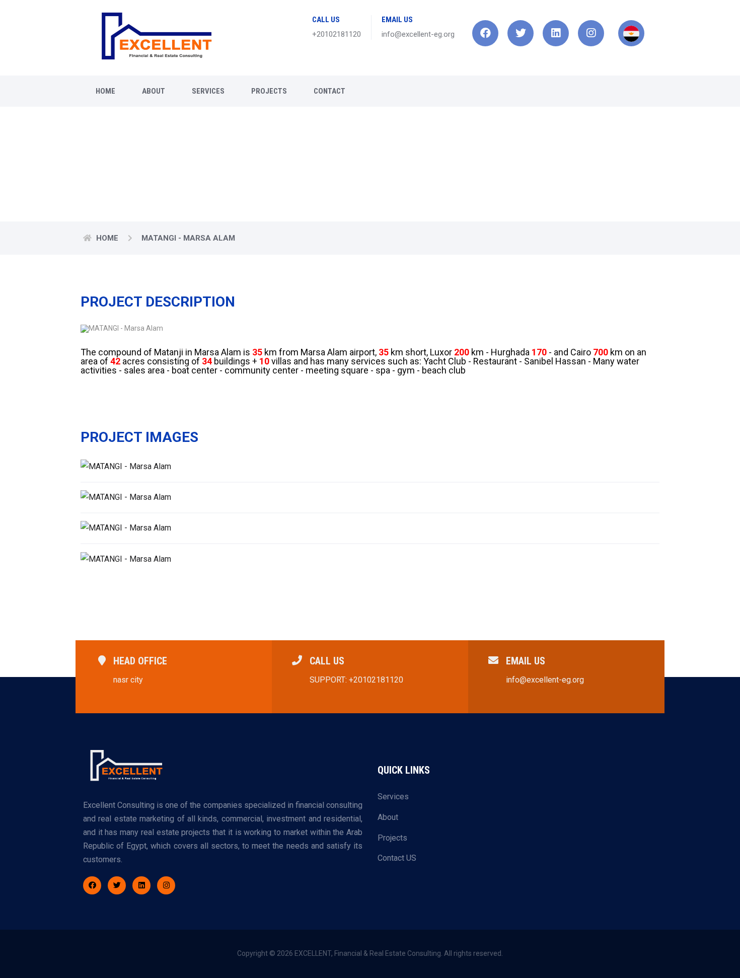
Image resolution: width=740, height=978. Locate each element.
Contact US (397, 858)
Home (105, 91)
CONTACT (329, 91)
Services (208, 91)
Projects (269, 91)
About (153, 91)
